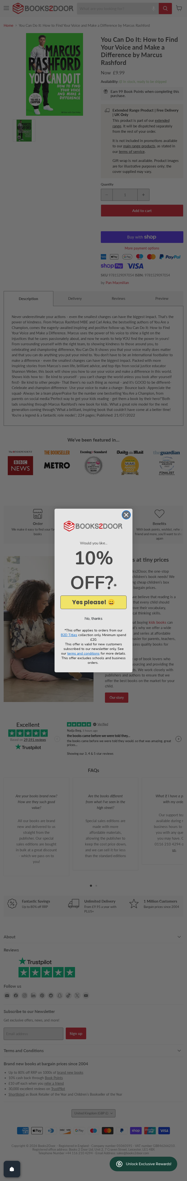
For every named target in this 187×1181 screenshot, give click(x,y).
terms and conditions (83, 653)
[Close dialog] (126, 515)
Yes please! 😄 (93, 602)
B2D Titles (69, 635)
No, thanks (93, 618)
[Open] (12, 1169)
